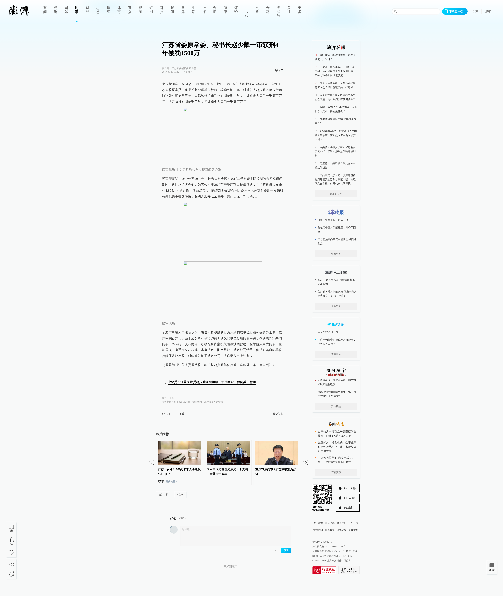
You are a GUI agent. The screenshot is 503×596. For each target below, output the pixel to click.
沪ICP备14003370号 (323, 541)
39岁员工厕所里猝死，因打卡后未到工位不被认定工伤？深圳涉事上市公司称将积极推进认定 (335, 71)
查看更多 (336, 253)
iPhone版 (349, 498)
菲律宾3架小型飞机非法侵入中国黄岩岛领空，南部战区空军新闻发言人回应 (336, 135)
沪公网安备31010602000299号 (329, 546)
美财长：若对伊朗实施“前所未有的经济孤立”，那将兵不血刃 (337, 293)
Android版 (350, 488)
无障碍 (488, 11)
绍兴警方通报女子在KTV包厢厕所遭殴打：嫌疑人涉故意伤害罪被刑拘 (335, 151)
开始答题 (336, 406)
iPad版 (348, 507)
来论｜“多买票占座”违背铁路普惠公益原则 (336, 281)
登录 (476, 11)
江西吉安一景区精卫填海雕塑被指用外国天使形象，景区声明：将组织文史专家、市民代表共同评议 (335, 179)
